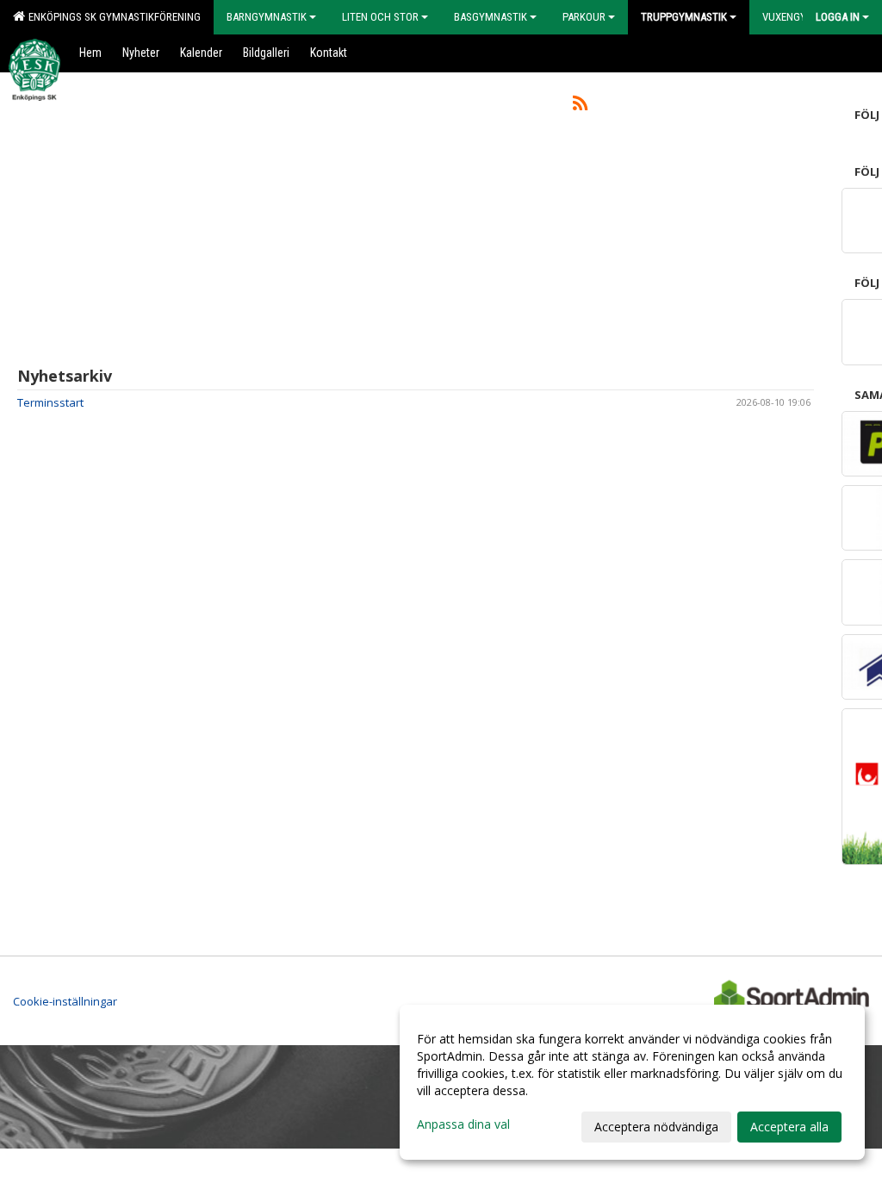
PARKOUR (584, 16)
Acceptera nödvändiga (656, 1126)
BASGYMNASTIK (490, 16)
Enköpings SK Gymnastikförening (112, 16)
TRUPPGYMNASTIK (684, 16)
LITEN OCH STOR (380, 16)
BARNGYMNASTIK (267, 16)
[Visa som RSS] (580, 106)
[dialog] (632, 1082)
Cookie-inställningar (65, 1001)
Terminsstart (50, 402)
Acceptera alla (789, 1126)
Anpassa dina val (463, 1124)
